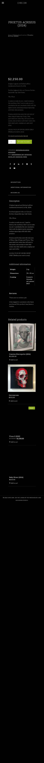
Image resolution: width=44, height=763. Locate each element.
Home (10, 35)
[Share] (10, 164)
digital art (11, 156)
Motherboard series (19, 35)
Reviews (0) (15, 192)
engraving (19, 156)
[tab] (16, 182)
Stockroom (11, 152)
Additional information (21, 187)
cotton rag (28, 154)
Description (16, 182)
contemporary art (18, 154)
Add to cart (25, 141)
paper (25, 156)
